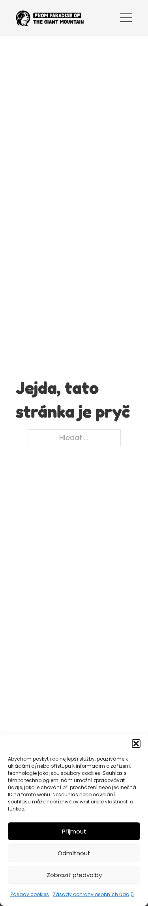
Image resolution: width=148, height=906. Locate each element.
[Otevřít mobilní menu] (126, 16)
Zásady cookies (29, 894)
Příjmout (74, 831)
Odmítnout (74, 853)
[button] (136, 744)
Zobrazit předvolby (74, 875)
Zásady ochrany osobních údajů (93, 894)
